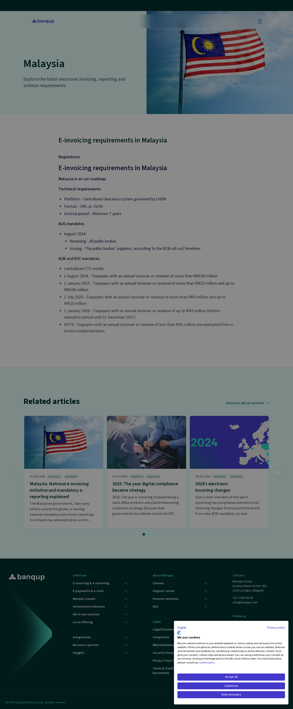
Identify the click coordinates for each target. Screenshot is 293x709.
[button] (181, 628)
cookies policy (207, 663)
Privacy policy (276, 627)
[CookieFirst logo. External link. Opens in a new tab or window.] (179, 633)
